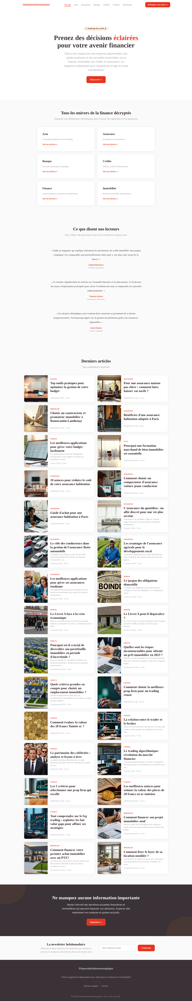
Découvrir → (96, 79)
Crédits (106, 5)
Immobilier (127, 5)
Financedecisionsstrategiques (96, 968)
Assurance (86, 5)
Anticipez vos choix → (158, 5)
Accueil (67, 5)
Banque (97, 5)
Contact (104, 986)
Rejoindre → (96, 922)
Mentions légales (91, 986)
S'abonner (146, 948)
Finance (116, 5)
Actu (76, 5)
